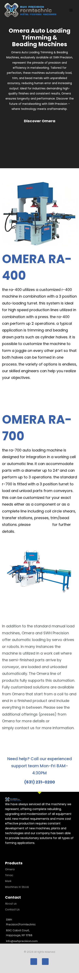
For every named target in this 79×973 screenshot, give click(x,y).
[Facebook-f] (33, 961)
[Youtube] (45, 961)
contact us (41, 524)
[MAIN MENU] (71, 10)
